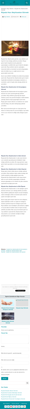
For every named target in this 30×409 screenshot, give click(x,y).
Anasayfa (3, 8)
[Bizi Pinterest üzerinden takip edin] (14, 406)
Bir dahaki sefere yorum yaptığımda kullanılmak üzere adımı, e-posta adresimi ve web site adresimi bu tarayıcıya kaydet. (14, 372)
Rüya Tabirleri (10, 8)
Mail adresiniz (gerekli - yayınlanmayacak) (11, 353)
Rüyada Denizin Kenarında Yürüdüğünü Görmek (13, 399)
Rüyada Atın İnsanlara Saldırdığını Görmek (11, 392)
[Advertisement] (15, 29)
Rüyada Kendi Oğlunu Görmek (8, 396)
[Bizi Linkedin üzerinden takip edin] (19, 406)
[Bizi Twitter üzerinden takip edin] (8, 406)
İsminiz (3, 346)
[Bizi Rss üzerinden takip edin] (24, 406)
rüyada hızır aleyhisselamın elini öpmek (15, 252)
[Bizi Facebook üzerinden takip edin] (5, 406)
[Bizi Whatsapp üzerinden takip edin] (22, 406)
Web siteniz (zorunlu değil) (7, 360)
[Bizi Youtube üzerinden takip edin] (11, 406)
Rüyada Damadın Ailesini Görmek (9, 390)
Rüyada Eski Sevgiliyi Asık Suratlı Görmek (11, 394)
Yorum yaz (24, 16)
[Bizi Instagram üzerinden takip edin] (16, 406)
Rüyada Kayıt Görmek (22, 308)
